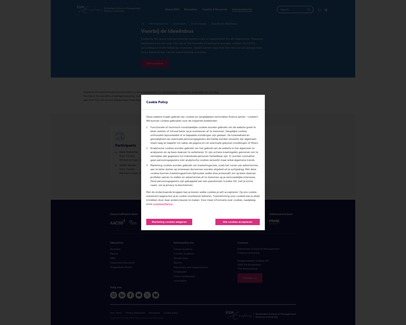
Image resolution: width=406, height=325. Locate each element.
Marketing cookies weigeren (169, 221)
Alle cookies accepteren (237, 221)
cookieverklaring (163, 203)
